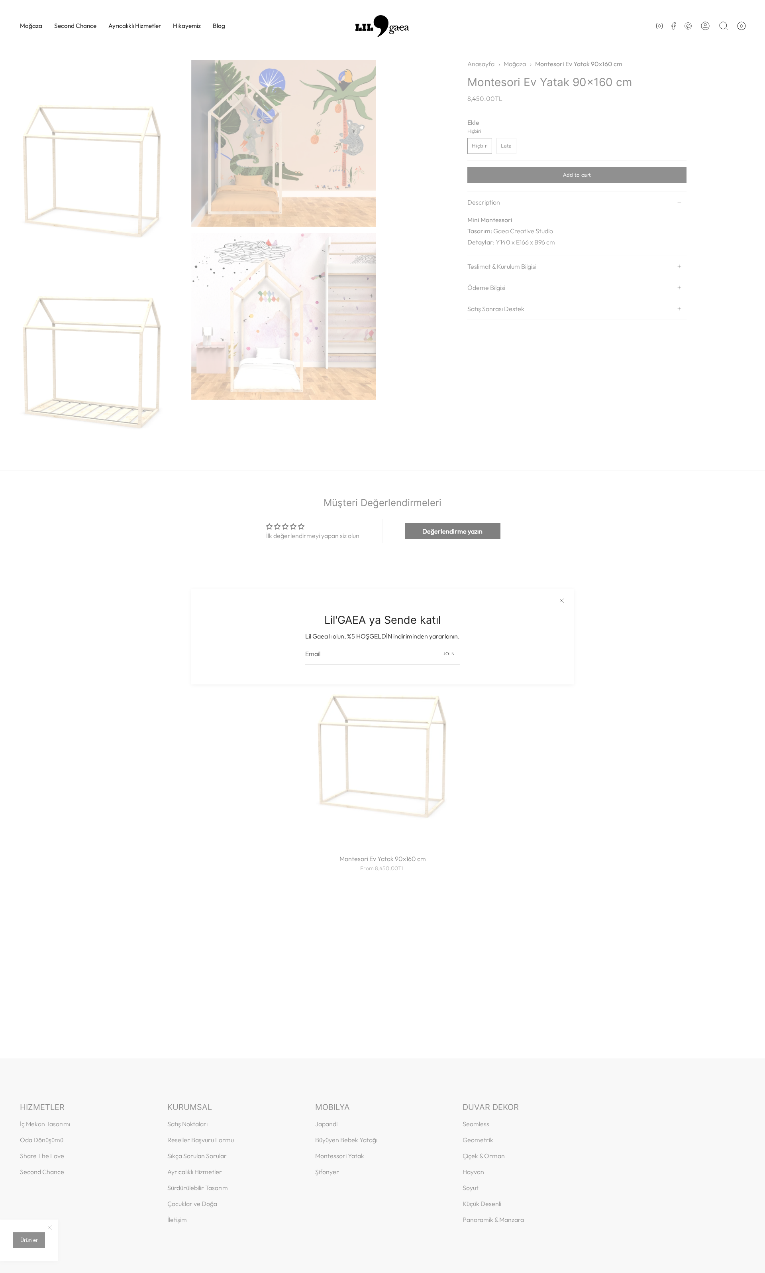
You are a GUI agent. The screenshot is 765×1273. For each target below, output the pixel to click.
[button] (31, 26)
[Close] (562, 601)
